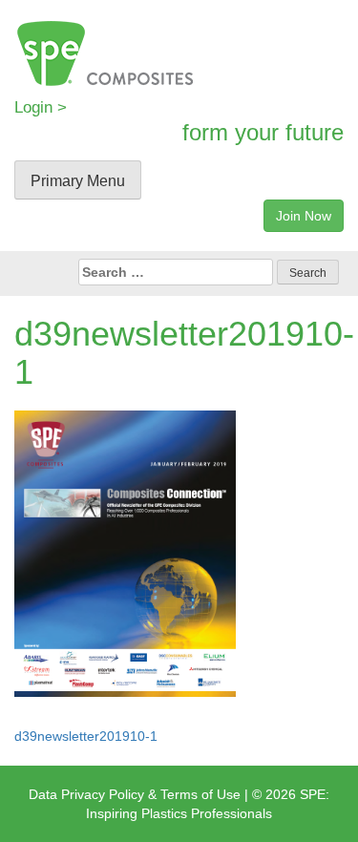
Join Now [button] (303, 215)
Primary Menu (78, 181)
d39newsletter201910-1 (86, 736)
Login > (40, 107)
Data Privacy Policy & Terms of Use (135, 794)
